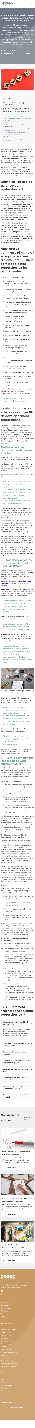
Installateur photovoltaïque (9, 1352)
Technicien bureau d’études (9, 1363)
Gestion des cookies (7, 1402)
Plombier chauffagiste (7, 1361)
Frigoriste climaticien (7, 1349)
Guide (3, 1316)
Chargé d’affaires (6, 1332)
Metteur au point (6, 1358)
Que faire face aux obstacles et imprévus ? (14, 1079)
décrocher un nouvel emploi (15, 277)
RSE (2, 1314)
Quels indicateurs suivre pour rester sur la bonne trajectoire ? (16, 1062)
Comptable (4, 1338)
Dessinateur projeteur (7, 1344)
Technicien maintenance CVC (10, 1366)
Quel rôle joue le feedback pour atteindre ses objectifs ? (14, 1087)
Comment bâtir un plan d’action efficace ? (15, 1053)
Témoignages (5, 1311)
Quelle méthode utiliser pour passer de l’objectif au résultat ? (17, 1044)
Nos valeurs (4, 1305)
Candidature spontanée (8, 1391)
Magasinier (4, 1355)
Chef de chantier (6, 1335)
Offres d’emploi (5, 1388)
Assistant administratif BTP (9, 1329)
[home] (7, 3)
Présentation (5, 1302)
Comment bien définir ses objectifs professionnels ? (16, 1023)
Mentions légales (6, 1400)
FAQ (2, 1379)
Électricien (4, 1346)
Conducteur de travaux (8, 1341)
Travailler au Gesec (6, 1385)
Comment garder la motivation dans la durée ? (17, 1070)
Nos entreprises (5, 1308)
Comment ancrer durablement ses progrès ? (16, 1096)
